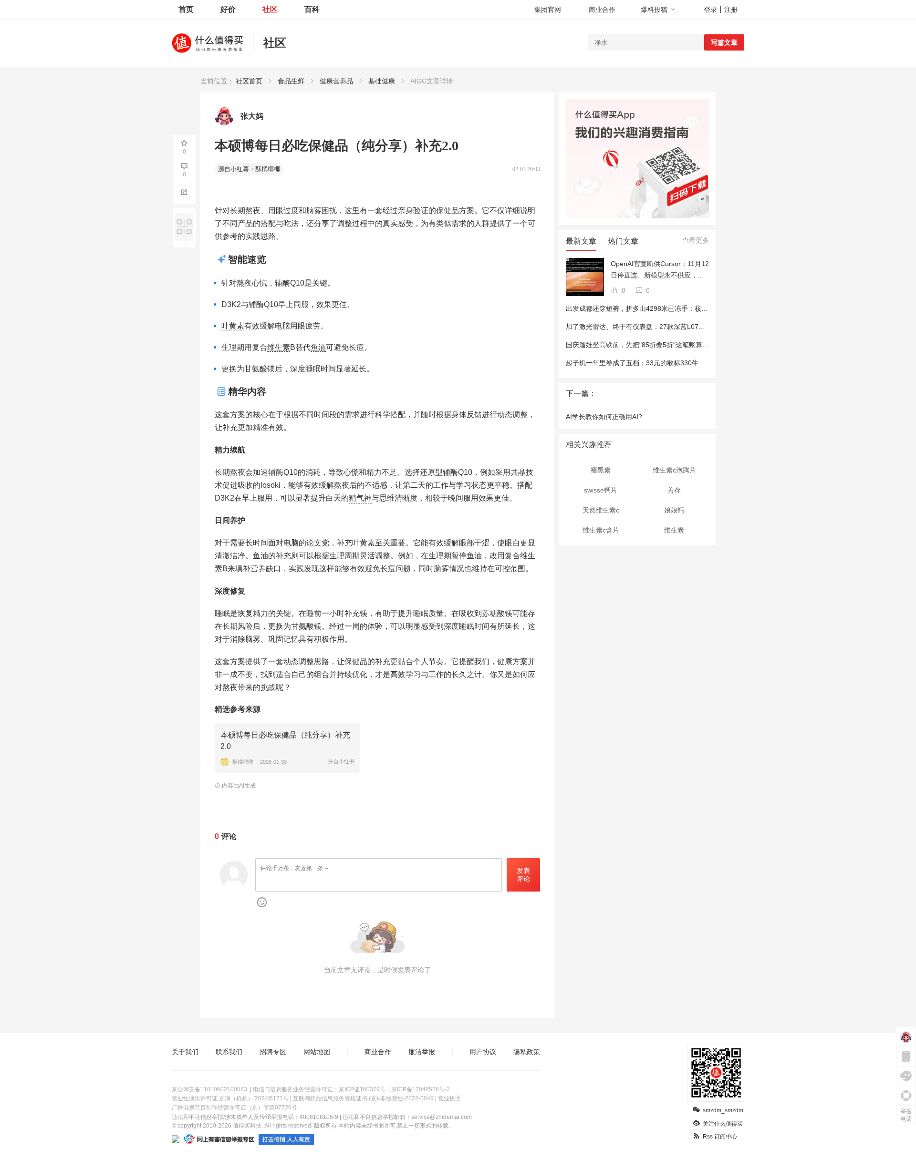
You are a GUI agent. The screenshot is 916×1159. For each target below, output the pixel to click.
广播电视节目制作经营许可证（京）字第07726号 (234, 1107)
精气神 (360, 498)
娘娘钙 (674, 510)
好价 (228, 9)
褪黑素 (601, 470)
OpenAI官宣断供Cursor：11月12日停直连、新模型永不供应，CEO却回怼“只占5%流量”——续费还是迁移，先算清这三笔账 (660, 270)
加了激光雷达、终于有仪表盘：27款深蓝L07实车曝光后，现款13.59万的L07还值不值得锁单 (703, 326)
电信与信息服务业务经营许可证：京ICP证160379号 (319, 1089)
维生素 (278, 347)
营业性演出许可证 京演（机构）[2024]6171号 (230, 1098)
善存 (674, 490)
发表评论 (523, 874)
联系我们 (229, 1052)
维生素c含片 (601, 530)
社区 (270, 9)
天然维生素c (601, 510)
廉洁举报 (421, 1052)
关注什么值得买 (723, 1123)
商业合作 (602, 9)
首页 (186, 9)
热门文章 (623, 241)
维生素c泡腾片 (674, 470)
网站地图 (316, 1052)
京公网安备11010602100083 (209, 1089)
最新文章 (581, 241)
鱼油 (318, 347)
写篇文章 (724, 42)
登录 (710, 9)
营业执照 (449, 1098)
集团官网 (547, 9)
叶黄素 (232, 326)
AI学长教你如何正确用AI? (604, 417)
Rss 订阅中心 (720, 1136)
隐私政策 (526, 1052)
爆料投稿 (654, 9)
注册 (731, 9)
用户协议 (482, 1052)
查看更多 (695, 240)
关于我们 (185, 1052)
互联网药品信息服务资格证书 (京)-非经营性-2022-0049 (363, 1098)
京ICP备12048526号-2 (420, 1089)
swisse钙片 (600, 490)
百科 (312, 9)
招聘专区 (273, 1052)
